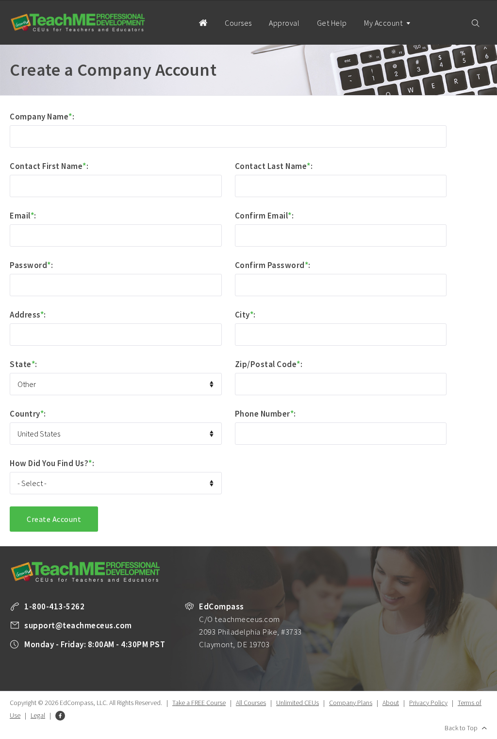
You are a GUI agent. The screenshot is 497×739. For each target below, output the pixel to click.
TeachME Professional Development (78, 23)
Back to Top (461, 727)
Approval (284, 23)
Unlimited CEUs (297, 702)
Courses (238, 23)
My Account (384, 23)
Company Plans (350, 702)
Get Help (332, 23)
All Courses (251, 702)
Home (203, 22)
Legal (38, 715)
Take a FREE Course (199, 702)
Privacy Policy (428, 702)
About (390, 702)
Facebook (60, 716)
